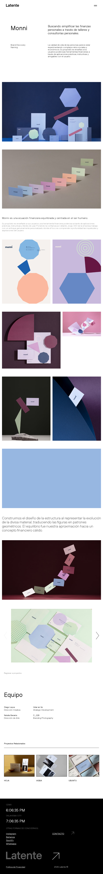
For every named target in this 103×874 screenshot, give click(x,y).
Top (96, 829)
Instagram (11, 833)
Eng (8, 11)
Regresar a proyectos (13, 673)
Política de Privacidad (15, 867)
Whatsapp (11, 843)
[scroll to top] (55, 856)
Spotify (10, 840)
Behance (10, 837)
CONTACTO (58, 833)
